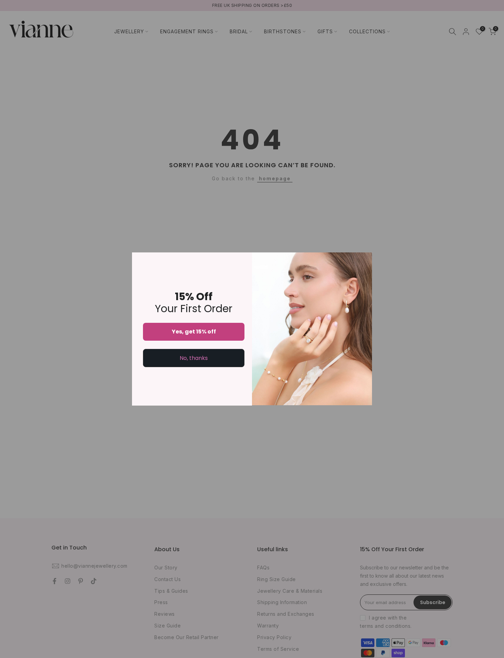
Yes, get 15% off (194, 332)
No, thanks (194, 358)
